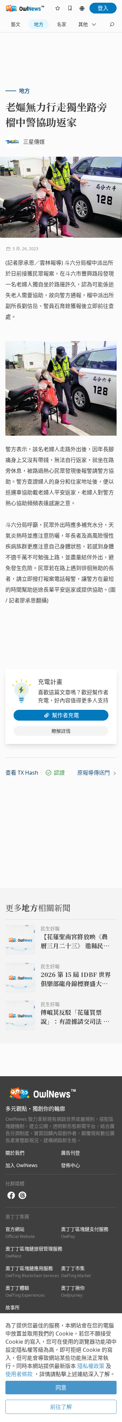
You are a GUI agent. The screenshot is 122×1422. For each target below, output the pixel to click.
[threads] (22, 1195)
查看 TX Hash (21, 772)
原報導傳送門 (94, 772)
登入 (103, 8)
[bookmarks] (70, 8)
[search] (112, 24)
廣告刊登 (70, 1152)
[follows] (57, 8)
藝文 (15, 24)
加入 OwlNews (21, 1165)
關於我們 (14, 1152)
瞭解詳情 (61, 731)
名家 (61, 24)
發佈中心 (70, 1165)
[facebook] (11, 1195)
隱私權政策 (91, 1366)
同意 (61, 1387)
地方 (38, 24)
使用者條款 (19, 1374)
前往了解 (61, 1407)
